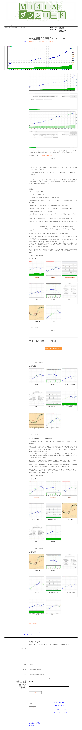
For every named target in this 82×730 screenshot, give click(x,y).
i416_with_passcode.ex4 (46, 155)
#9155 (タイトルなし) (34, 722)
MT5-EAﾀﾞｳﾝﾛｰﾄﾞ (53, 29)
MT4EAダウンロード (33, 41)
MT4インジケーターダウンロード (62, 709)
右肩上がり (51, 41)
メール (24, 669)
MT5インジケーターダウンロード (62, 712)
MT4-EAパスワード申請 (34, 723)
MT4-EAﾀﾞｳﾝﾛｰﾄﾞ (53, 27)
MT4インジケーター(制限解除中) (63, 28)
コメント (23, 648)
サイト (24, 674)
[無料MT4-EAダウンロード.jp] (41, 11)
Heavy (30, 623)
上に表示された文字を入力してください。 (21, 688)
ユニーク (46, 41)
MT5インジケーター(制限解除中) (63, 31)
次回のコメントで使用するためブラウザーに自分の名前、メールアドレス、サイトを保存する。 (21, 684)
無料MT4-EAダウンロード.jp (10, 25)
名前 (25, 664)
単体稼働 (35, 623)
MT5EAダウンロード (59, 705)
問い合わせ (31, 725)
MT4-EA (42, 41)
